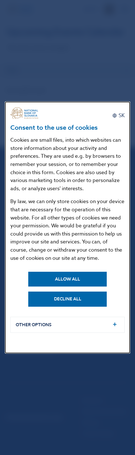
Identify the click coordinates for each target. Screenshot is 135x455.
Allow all (67, 279)
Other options (33, 324)
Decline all (67, 299)
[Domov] (26, 113)
